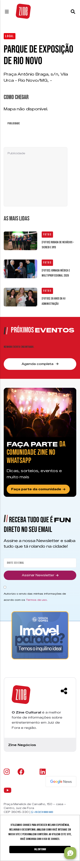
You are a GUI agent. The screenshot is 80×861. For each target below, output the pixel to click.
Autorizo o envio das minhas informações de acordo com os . (35, 596)
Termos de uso (36, 599)
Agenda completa (38, 364)
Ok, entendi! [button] (40, 849)
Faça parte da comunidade (36, 489)
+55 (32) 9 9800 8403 (43, 812)
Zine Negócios (22, 745)
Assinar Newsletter (38, 575)
